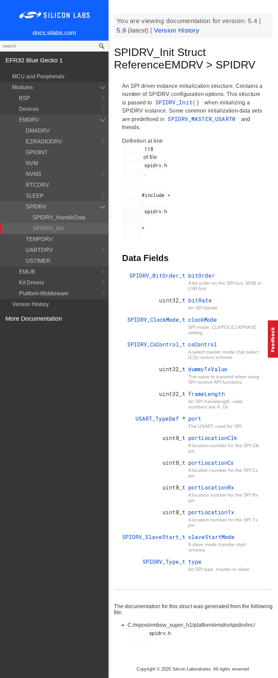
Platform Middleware (43, 293)
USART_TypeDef (159, 418)
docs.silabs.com (54, 32)
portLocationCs (211, 462)
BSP (24, 98)
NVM (32, 163)
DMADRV (38, 131)
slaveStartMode (211, 536)
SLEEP (35, 196)
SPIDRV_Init (48, 228)
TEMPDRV (39, 239)
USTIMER (38, 261)
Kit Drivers (31, 282)
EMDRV (29, 120)
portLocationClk (212, 437)
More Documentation (33, 318)
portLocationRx (211, 487)
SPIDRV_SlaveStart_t (153, 536)
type (195, 561)
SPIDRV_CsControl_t (156, 344)
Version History (30, 304)
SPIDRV (36, 207)
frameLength (206, 393)
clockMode (202, 319)
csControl (202, 344)
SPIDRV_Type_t (163, 561)
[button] (273, 339)
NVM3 (33, 174)
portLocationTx (211, 512)
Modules (22, 87)
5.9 (122, 30)
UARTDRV (39, 250)
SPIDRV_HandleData (59, 217)
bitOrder (201, 275)
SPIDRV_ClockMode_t (156, 319)
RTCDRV (37, 185)
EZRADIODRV (44, 141)
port (194, 418)
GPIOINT (37, 152)
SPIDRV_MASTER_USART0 (203, 118)
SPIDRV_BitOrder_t (157, 275)
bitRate (200, 300)
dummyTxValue (207, 369)
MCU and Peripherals (38, 76)
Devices (29, 109)
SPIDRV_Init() (179, 102)
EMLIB (27, 272)
